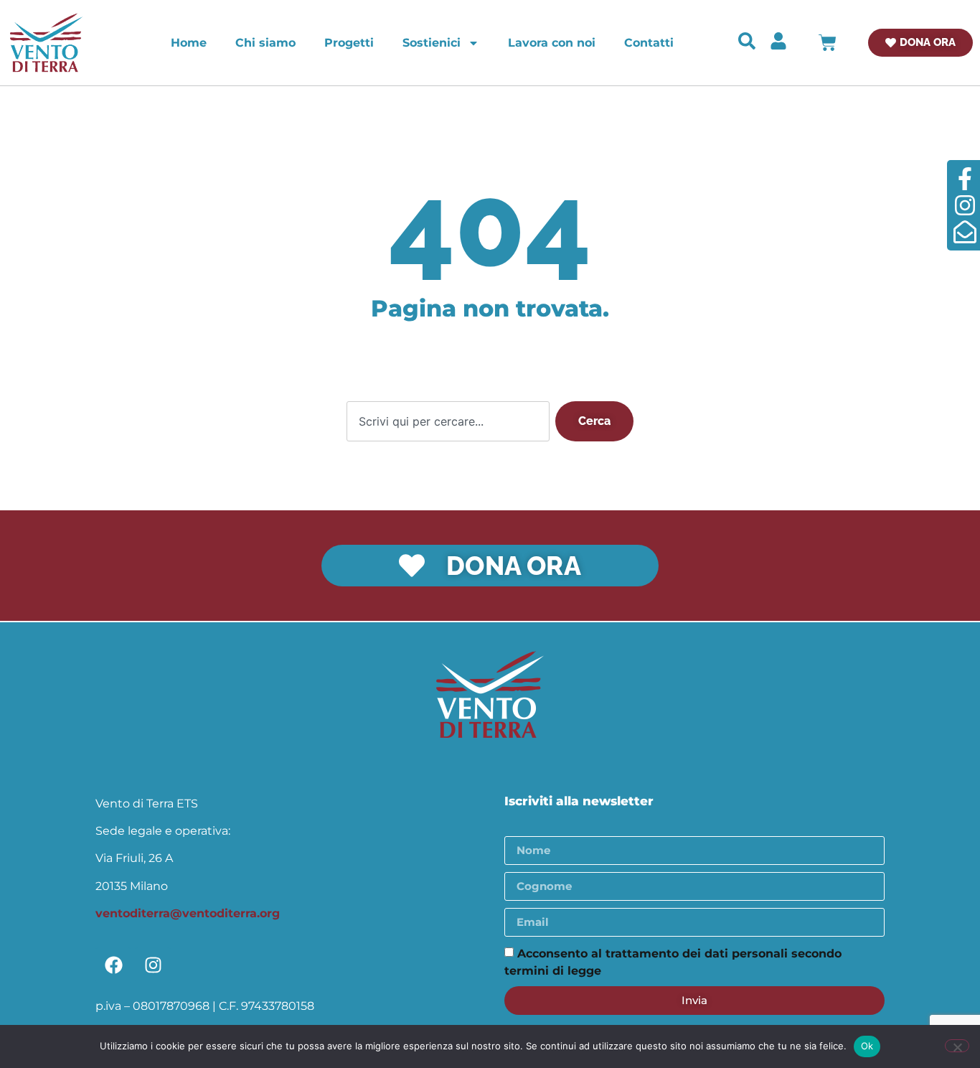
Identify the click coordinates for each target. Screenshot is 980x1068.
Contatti (649, 43)
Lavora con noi (551, 43)
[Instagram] (153, 965)
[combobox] (448, 421)
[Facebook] (113, 965)
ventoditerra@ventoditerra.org (187, 913)
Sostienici (431, 43)
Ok (867, 1045)
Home (189, 43)
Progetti (349, 43)
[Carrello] (827, 42)
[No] (957, 1045)
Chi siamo (265, 43)
